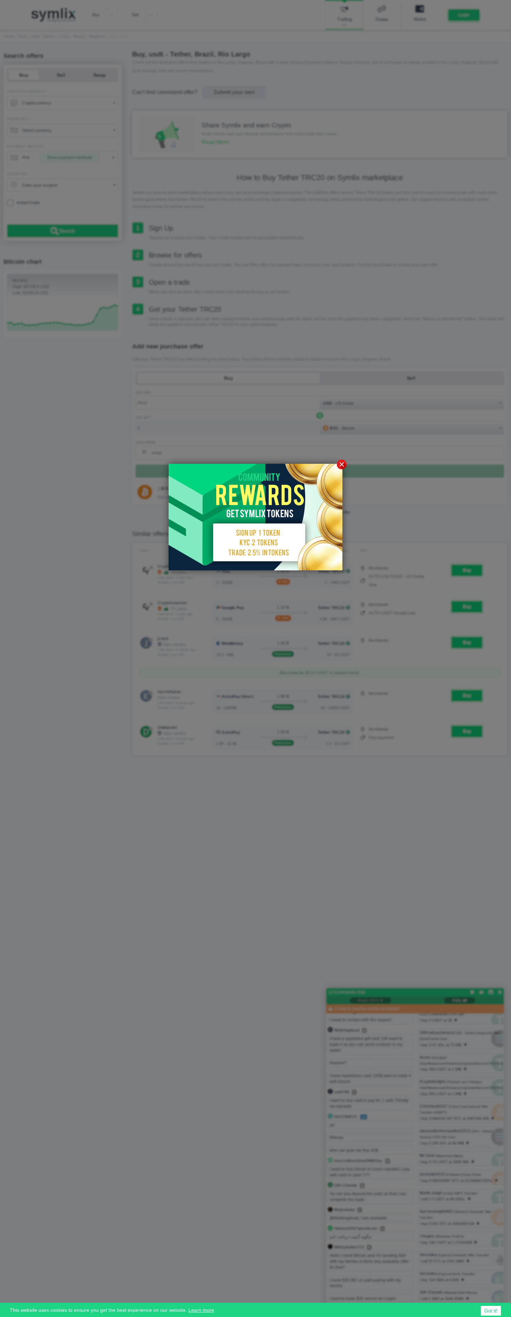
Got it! (490, 1311)
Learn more (201, 1310)
